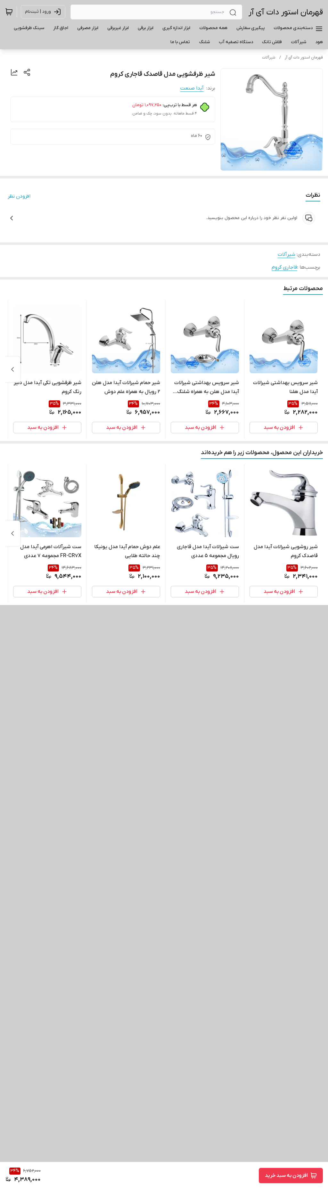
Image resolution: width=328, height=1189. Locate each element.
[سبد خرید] (9, 12)
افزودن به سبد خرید (286, 1175)
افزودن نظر (19, 196)
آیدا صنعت (192, 88)
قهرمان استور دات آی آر (286, 12)
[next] (12, 369)
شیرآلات (268, 57)
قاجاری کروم (284, 267)
